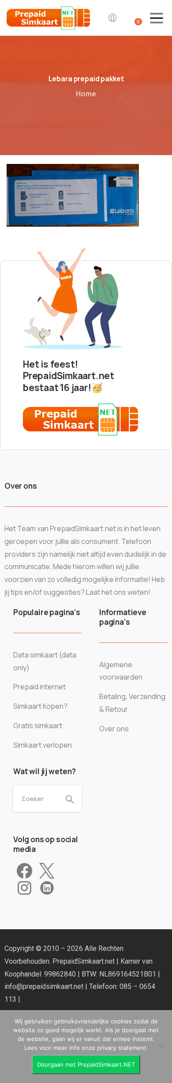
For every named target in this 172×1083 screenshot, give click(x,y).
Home (86, 94)
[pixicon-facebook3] (24, 871)
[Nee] (161, 1046)
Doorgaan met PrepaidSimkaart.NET (86, 1064)
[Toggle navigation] (156, 18)
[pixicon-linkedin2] (47, 888)
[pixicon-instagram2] (24, 888)
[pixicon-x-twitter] (47, 871)
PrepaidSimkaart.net (84, 961)
